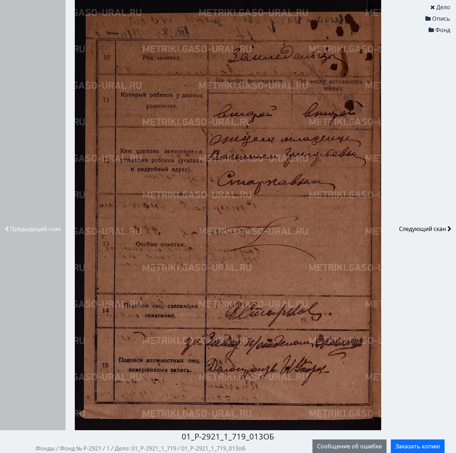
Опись (441, 18)
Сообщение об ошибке (349, 446)
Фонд (442, 30)
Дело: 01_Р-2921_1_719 (145, 448)
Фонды (45, 448)
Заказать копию (417, 446)
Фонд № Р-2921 (81, 448)
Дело (443, 7)
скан (35, 229)
